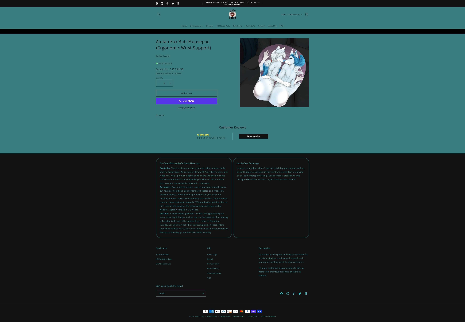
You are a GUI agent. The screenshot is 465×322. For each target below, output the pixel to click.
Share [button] (161, 115)
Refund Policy (213, 268)
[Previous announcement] (202, 3)
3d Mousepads (162, 254)
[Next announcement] (262, 3)
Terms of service (238, 316)
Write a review (253, 136)
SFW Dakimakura (163, 264)
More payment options (186, 108)
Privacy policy (225, 316)
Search (210, 259)
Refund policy (212, 316)
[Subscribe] (203, 293)
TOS (209, 278)
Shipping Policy (214, 273)
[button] (159, 14)
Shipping (159, 73)
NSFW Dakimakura (164, 259)
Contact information (268, 316)
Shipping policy (252, 316)
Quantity (159, 78)
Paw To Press (199, 316)
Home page (212, 254)
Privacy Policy (213, 264)
